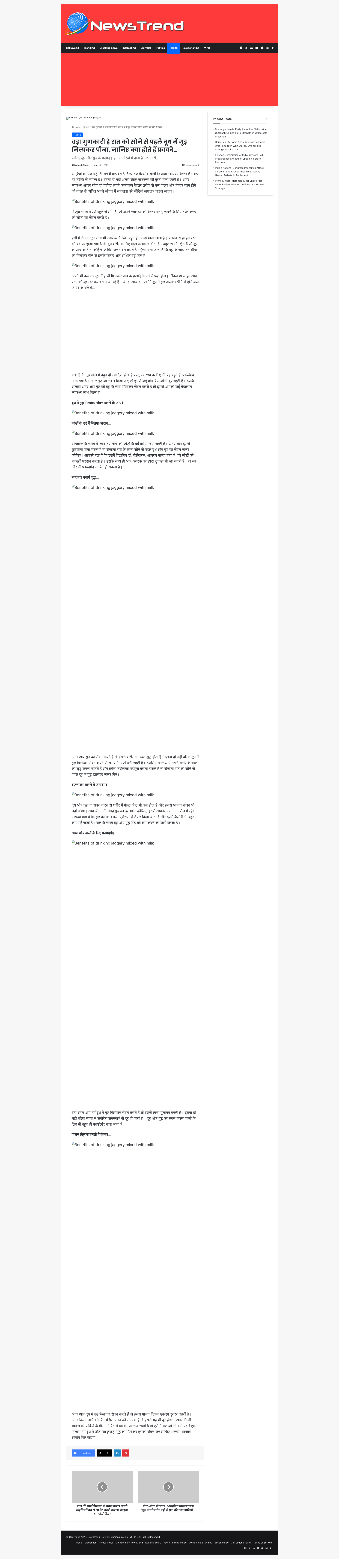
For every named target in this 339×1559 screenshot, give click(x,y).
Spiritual (146, 47)
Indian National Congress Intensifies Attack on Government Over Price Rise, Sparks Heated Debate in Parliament (239, 171)
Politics (160, 47)
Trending (89, 47)
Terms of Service (262, 1542)
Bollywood (72, 47)
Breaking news (109, 47)
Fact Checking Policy (175, 1542)
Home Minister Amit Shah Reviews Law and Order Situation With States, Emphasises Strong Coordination (239, 146)
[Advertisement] (169, 80)
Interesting (129, 47)
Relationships (191, 47)
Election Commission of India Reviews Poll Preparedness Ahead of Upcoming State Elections (239, 159)
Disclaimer (90, 1542)
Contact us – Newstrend (129, 1542)
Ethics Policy (221, 1542)
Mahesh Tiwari (81, 165)
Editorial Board (153, 1542)
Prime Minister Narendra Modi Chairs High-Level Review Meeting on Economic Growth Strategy (239, 184)
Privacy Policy (106, 1542)
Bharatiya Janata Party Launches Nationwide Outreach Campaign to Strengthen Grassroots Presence (241, 133)
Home (77, 127)
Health (174, 47)
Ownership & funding (200, 1542)
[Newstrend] (124, 23)
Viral (207, 47)
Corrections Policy (241, 1542)
